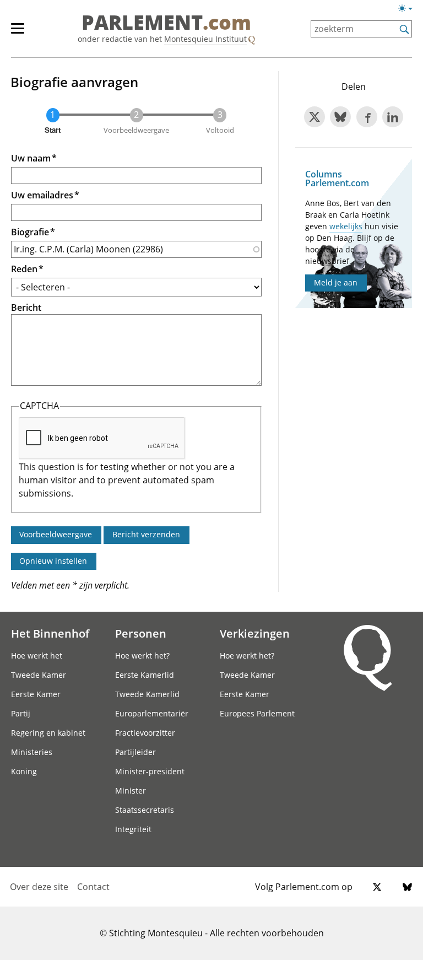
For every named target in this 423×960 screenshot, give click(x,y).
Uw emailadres (42, 195)
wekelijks (345, 226)
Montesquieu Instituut (205, 39)
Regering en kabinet (48, 732)
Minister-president (150, 771)
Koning (24, 771)
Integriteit (133, 829)
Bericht (26, 307)
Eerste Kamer (36, 694)
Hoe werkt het (36, 655)
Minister (130, 790)
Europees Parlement (257, 713)
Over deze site (39, 887)
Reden (24, 269)
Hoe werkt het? (142, 655)
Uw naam (31, 158)
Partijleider (135, 752)
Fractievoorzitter (145, 732)
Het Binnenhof (50, 633)
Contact (93, 887)
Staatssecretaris (144, 810)
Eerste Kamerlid (144, 675)
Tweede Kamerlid (147, 694)
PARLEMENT (166, 23)
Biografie (30, 232)
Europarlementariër (151, 713)
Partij (20, 713)
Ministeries (31, 752)
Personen (140, 633)
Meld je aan (335, 282)
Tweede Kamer (38, 675)
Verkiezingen (255, 633)
